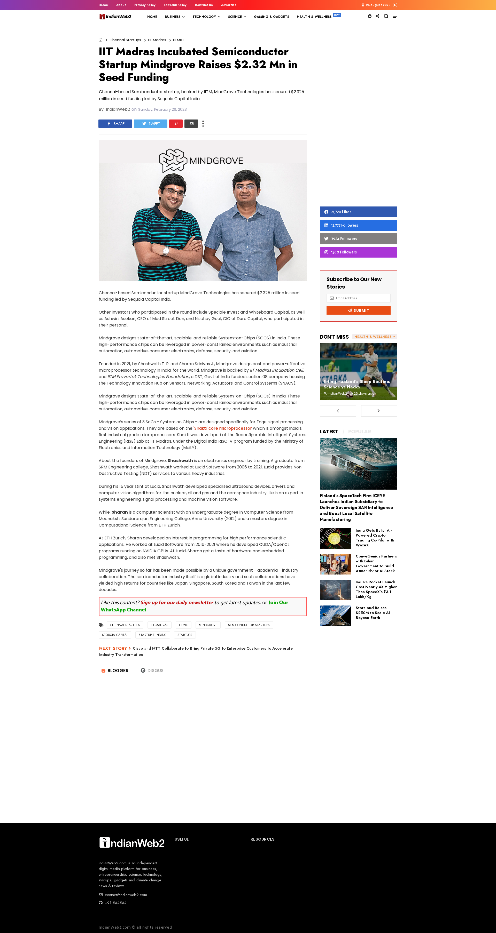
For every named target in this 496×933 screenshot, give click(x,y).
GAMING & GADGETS (271, 16)
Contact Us (204, 5)
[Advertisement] (358, 116)
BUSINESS (172, 16)
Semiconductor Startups (249, 625)
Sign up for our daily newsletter (176, 603)
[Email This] (191, 123)
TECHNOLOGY (204, 16)
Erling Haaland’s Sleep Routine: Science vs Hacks (357, 384)
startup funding (153, 635)
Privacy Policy (145, 5)
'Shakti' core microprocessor (222, 428)
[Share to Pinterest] (176, 123)
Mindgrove (208, 625)
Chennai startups (125, 40)
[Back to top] (483, 920)
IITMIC (178, 40)
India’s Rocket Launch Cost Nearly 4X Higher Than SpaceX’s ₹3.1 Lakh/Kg (376, 589)
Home (103, 5)
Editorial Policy (175, 5)
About (121, 5)
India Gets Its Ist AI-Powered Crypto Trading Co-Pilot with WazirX (375, 538)
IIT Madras (157, 40)
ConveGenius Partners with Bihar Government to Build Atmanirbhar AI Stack (376, 563)
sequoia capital (115, 635)
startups (184, 635)
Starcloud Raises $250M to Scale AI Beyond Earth (373, 612)
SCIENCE (235, 16)
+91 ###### (115, 903)
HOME (152, 16)
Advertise (229, 5)
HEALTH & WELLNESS (314, 16)
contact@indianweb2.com (125, 895)
